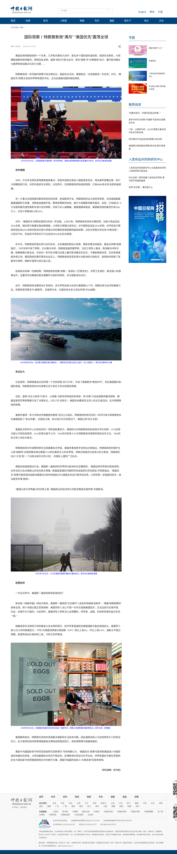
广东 (57, 806)
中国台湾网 (135, 812)
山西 (78, 803)
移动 (152, 12)
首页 (13, 20)
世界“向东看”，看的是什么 (141, 187)
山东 (152, 803)
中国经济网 (121, 812)
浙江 (128, 803)
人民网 (55, 812)
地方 (146, 20)
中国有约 (152, 61)
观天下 (127, 20)
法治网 (90, 815)
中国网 (75, 812)
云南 (105, 806)
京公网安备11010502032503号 (64, 824)
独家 (125, 797)
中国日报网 (15, 27)
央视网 (96, 812)
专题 (132, 37)
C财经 (64, 20)
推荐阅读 (135, 104)
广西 (65, 806)
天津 (62, 803)
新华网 (65, 812)
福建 (136, 803)
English (142, 12)
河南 (160, 803)
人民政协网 (78, 815)
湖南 (49, 806)
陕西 (121, 806)
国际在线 (85, 812)
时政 (28, 20)
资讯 (45, 20)
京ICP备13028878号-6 (108, 824)
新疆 (129, 806)
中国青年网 (108, 812)
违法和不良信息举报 (60, 821)
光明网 (42, 815)
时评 (53, 797)
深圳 (137, 806)
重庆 (81, 806)
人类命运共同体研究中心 (146, 159)
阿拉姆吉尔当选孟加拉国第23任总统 (145, 139)
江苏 (120, 803)
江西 (144, 803)
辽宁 (86, 803)
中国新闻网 (65, 815)
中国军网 (52, 815)
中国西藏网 (148, 812)
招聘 (136, 797)
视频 (82, 20)
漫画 (111, 20)
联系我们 (24, 807)
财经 (77, 797)
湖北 (41, 806)
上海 (112, 803)
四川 (89, 806)
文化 (161, 20)
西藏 (113, 806)
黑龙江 (103, 803)
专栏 (97, 20)
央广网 (160, 812)
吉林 (94, 803)
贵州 (97, 806)
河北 (70, 803)
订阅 (160, 12)
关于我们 (15, 807)
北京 (54, 803)
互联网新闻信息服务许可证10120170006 (85, 821)
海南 (73, 806)
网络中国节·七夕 (155, 48)
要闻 (21, 27)
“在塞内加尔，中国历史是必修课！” (145, 113)
